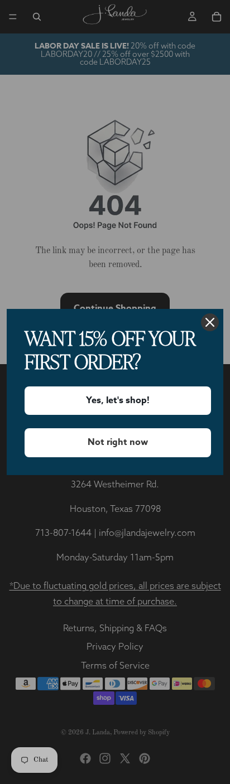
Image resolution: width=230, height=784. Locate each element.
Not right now (118, 442)
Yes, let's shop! (118, 400)
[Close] (210, 322)
